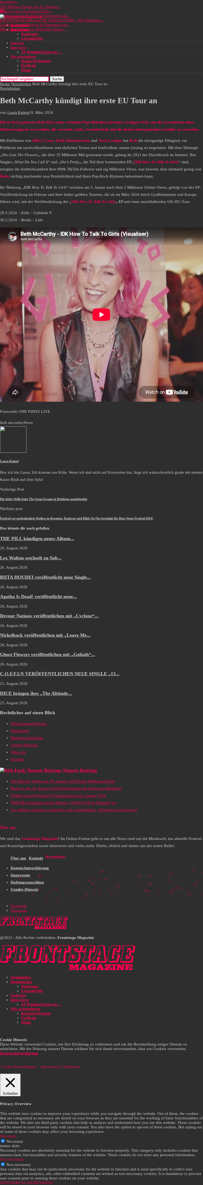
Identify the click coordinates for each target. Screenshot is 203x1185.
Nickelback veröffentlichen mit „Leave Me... (45, 635)
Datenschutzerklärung (29, 723)
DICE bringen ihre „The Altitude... (36, 693)
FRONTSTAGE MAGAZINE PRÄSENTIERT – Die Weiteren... (51, 20)
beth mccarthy (12, 422)
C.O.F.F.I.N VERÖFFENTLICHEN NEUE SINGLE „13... (59, 673)
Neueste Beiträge (80, 770)
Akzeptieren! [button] (51, 1067)
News (28, 422)
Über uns (18, 752)
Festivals (28, 65)
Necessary (14, 1141)
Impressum (20, 731)
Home (5, 84)
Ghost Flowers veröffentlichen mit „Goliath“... (47, 654)
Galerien (17, 43)
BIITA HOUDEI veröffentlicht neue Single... (45, 577)
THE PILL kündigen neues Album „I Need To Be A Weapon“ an (63, 802)
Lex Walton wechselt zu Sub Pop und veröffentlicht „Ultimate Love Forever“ (74, 810)
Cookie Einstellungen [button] (19, 1067)
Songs (26, 70)
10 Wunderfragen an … (41, 52)
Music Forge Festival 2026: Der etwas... (33, 29)
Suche (57, 79)
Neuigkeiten (19, 25)
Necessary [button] (8, 1136)
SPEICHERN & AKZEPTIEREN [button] (26, 1183)
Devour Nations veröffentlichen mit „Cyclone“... (49, 615)
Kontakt (17, 759)
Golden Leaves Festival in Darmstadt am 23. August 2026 (58, 795)
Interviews (18, 47)
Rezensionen (20, 29)
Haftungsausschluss (27, 738)
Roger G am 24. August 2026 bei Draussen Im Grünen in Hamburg (66, 788)
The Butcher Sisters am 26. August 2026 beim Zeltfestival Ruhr (63, 781)
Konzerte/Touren (36, 61)
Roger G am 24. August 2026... (26, 11)
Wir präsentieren (23, 56)
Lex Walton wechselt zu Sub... (31, 557)
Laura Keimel (18, 112)
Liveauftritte (32, 38)
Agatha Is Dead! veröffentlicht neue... (38, 596)
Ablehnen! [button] (71, 1067)
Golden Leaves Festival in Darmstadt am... (35, 24)
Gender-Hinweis (24, 745)
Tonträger (30, 34)
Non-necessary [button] (12, 1159)
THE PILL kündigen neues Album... (37, 538)
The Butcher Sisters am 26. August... (30, 6)
